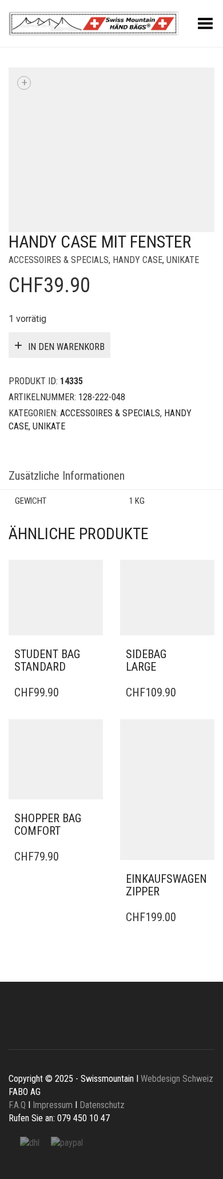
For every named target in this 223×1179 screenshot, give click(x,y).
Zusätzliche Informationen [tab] (67, 476)
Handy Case (137, 259)
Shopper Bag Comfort (47, 824)
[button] (91, 655)
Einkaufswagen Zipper (166, 885)
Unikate (182, 259)
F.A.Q (17, 1105)
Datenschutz (102, 1105)
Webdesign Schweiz (175, 1078)
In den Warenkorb (66, 346)
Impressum (53, 1105)
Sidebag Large (146, 660)
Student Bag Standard (47, 660)
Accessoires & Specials (59, 259)
